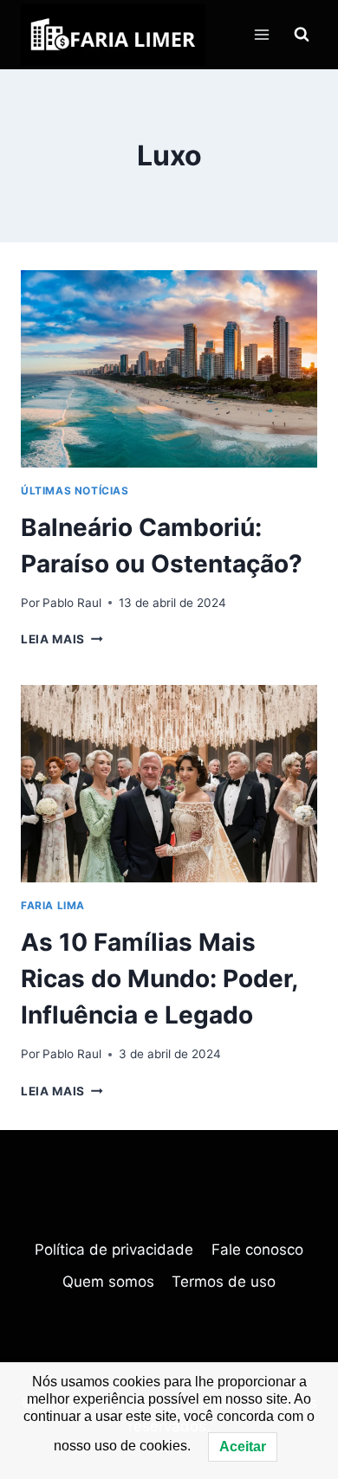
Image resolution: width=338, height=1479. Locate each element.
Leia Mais (62, 639)
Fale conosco (257, 1249)
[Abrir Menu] (261, 34)
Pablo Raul (71, 603)
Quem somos (108, 1281)
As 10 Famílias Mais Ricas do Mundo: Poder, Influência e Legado (159, 978)
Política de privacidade (114, 1249)
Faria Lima (53, 905)
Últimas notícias (75, 490)
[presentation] (169, 369)
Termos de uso (224, 1281)
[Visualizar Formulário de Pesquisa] (301, 34)
